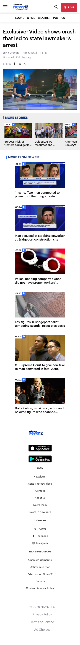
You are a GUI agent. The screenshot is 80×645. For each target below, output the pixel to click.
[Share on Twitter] (19, 63)
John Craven (11, 53)
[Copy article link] (24, 63)
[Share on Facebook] (14, 63)
